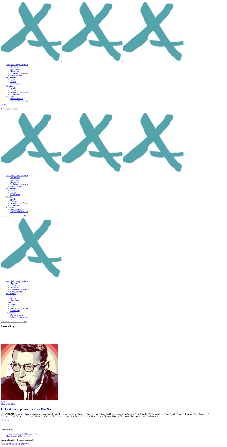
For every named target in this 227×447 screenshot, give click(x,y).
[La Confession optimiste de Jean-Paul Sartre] (29, 400)
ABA (3, 402)
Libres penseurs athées (14, 436)
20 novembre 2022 (8, 404)
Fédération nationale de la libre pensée (20, 434)
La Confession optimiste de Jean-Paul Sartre (28, 409)
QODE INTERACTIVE (19, 444)
